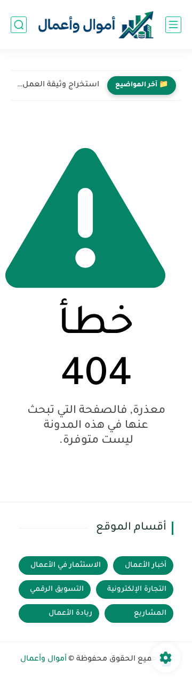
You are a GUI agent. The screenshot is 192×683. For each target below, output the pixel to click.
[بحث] (19, 25)
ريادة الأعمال (70, 613)
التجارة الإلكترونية (136, 589)
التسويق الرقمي (57, 589)
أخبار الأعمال (145, 566)
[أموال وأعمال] (96, 24)
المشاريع (150, 613)
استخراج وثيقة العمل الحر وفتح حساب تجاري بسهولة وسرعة (57, 85)
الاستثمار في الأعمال (65, 566)
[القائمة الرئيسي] (173, 25)
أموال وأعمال (43, 659)
